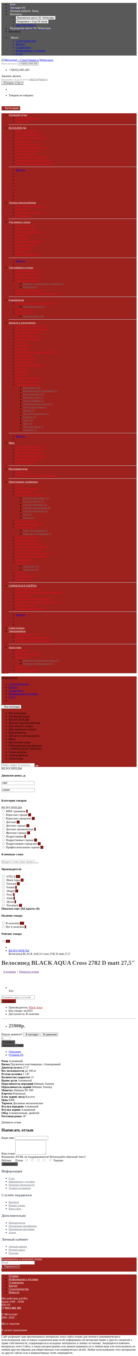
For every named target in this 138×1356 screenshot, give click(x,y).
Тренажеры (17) (25, 562)
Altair (10, 898)
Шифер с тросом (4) (28, 377)
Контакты (14, 1202)
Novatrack (14, 905)
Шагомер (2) (23, 579)
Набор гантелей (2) (27, 540)
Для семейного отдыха (21, 267)
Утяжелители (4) (25, 575)
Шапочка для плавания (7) (37, 533)
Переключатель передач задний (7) (36, 351)
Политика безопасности (21, 1185)
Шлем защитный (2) (27, 381)
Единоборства (16, 300)
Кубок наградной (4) (28, 653)
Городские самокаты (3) (30, 588)
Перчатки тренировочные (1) (38, 663)
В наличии (15, 923)
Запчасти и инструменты (22, 322)
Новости (14, 1292)
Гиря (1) (27, 514)
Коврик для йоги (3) (27, 537)
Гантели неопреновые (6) (36, 507)
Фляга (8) (21, 666)
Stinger (12, 890)
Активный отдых (18, 115)
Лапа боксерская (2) (34, 306)
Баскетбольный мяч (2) (29, 446)
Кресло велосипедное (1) (30, 212)
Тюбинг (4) (22, 251)
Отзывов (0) (16, 1054)
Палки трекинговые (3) (29, 290)
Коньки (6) (22, 121)
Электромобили (17, 631)
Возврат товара (17, 1205)
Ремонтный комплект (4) (30, 364)
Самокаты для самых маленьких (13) (37, 601)
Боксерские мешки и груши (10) (35, 303)
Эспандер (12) (30, 569)
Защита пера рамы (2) (35, 407)
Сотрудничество (26, 40)
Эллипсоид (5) (31, 566)
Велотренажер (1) (26, 491)
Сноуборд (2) (23, 248)
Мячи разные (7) (25, 462)
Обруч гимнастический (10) (32, 546)
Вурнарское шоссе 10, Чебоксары (35, 17)
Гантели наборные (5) (35, 504)
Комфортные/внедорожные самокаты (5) (40, 592)
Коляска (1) (22, 209)
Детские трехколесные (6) (31, 147)
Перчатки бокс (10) (33, 316)
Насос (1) (21, 342)
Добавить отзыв (11, 1122)
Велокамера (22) (32, 387)
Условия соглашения (20, 1188)
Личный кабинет (18, 1246)
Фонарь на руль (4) (27, 670)
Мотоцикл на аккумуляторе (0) (34, 640)
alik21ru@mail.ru (26, 25)
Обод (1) (27, 423)
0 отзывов (10, 971)
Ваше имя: (7, 1137)
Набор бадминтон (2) (28, 277)
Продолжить (9, 1164)
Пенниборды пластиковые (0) (33, 598)
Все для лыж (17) (26, 228)
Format (11, 887)
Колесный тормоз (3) (28, 338)
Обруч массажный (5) (29, 549)
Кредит (20, 44)
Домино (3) (22, 472)
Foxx (10, 894)
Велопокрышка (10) (33, 394)
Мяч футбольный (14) (29, 459)
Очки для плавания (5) (35, 530)
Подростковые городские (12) (33, 160)
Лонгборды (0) (24, 595)
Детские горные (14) (28, 144)
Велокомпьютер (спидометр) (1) (40, 391)
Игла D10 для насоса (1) (36, 413)
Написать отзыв (29, 971)
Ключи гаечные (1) (27, 335)
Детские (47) (23, 140)
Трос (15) (21, 374)
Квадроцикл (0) (25, 634)
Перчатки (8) (23, 657)
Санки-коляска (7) (26, 244)
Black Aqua (15, 880)
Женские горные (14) (28, 150)
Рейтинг (6, 1160)
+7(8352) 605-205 (19, 69)
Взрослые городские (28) (30, 137)
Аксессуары (15, 647)
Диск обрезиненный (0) (29, 524)
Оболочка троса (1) (33, 426)
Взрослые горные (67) (29, 134)
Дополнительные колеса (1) (38, 404)
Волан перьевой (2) (27, 118)
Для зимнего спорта (19, 222)
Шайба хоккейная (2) (28, 254)
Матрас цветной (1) (27, 274)
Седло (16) (22, 368)
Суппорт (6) (23, 371)
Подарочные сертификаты (23, 1226)
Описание (15, 1051)
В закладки (31, 1034)
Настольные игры (18, 469)
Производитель (17, 1222)
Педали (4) (22, 348)
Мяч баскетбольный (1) (29, 449)
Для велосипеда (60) (28, 384)
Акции (12, 1232)
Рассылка (14, 1253)
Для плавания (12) (26, 527)
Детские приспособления (22, 202)
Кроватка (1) (23, 215)
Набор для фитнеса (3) (29, 543)
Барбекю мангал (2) (27, 270)
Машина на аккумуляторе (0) (33, 637)
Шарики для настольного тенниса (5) (43, 283)
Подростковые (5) (26, 153)
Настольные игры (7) (28, 280)
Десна (11, 901)
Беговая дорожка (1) (28, 488)
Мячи (12, 443)
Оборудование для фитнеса (23, 481)
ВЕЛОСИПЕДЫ (17, 128)
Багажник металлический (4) (32, 329)
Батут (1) (21, 485)
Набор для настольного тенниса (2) (36, 475)
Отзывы (14, 1276)
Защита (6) (22, 650)
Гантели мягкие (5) (33, 501)
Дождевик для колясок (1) (31, 205)
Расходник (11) (24, 361)
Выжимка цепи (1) (33, 397)
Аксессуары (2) (25, 225)
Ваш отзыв (8, 1153)
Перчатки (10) (24, 312)
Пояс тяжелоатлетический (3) (33, 553)
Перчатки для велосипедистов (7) (41, 660)
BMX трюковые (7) (27, 131)
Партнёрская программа (21, 1229)
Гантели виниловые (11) (36, 498)
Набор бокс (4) (24, 309)
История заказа (17, 1250)
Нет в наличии (16, 926)
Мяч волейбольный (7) (29, 452)
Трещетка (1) (30, 430)
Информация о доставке (30, 50)
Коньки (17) (23, 235)
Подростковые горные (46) (31, 157)
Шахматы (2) (30, 287)
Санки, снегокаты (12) (29, 241)
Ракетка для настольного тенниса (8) (37, 293)
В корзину (8, 1042)
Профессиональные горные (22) (34, 163)
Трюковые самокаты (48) (30, 608)
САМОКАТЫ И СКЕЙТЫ (22, 585)
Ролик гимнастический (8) (31, 556)
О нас (19, 53)
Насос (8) (28, 420)
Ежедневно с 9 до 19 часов (32, 21)
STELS (13, 876)
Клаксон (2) (29, 417)
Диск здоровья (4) (26, 520)
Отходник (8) (23, 345)
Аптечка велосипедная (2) (31, 325)
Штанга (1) (29, 517)
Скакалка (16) (24, 559)
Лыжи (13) (22, 238)
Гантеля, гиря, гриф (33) (30, 494)
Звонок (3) (28, 410)
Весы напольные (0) (27, 332)
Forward (13, 883)
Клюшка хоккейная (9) (29, 231)
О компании (23, 47)
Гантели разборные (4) (35, 511)
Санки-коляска (16, 628)
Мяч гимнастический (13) (31, 455)
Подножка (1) (24, 355)
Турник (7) (22, 572)
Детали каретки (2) (33, 400)
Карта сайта (15, 1208)
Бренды (20, 170)
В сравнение (49, 1034)
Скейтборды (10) (26, 605)
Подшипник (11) (25, 358)
